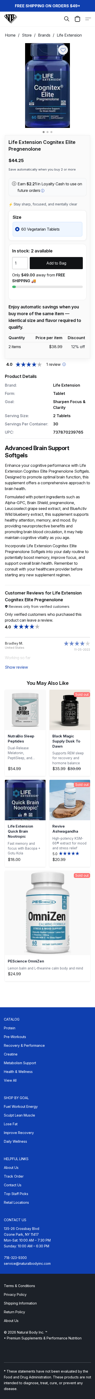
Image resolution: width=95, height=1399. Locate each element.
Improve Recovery (19, 1133)
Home (10, 35)
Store (27, 35)
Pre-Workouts (15, 1037)
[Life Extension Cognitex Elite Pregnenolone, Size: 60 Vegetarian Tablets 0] (47, 85)
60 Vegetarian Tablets (40, 229)
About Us (11, 1167)
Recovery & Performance (24, 1045)
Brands (44, 35)
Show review (16, 667)
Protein (9, 1028)
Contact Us (12, 1185)
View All (10, 1080)
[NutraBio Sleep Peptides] (25, 710)
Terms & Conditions (19, 1286)
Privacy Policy (15, 1294)
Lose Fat (11, 1124)
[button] (11, 19)
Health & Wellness (18, 1072)
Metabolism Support (20, 1063)
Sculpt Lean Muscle (19, 1115)
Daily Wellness (15, 1141)
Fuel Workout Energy (21, 1106)
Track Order (14, 1176)
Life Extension (69, 35)
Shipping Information (20, 1303)
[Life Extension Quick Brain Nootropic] (25, 800)
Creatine (11, 1054)
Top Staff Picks (16, 1194)
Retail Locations (16, 1202)
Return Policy (14, 1312)
